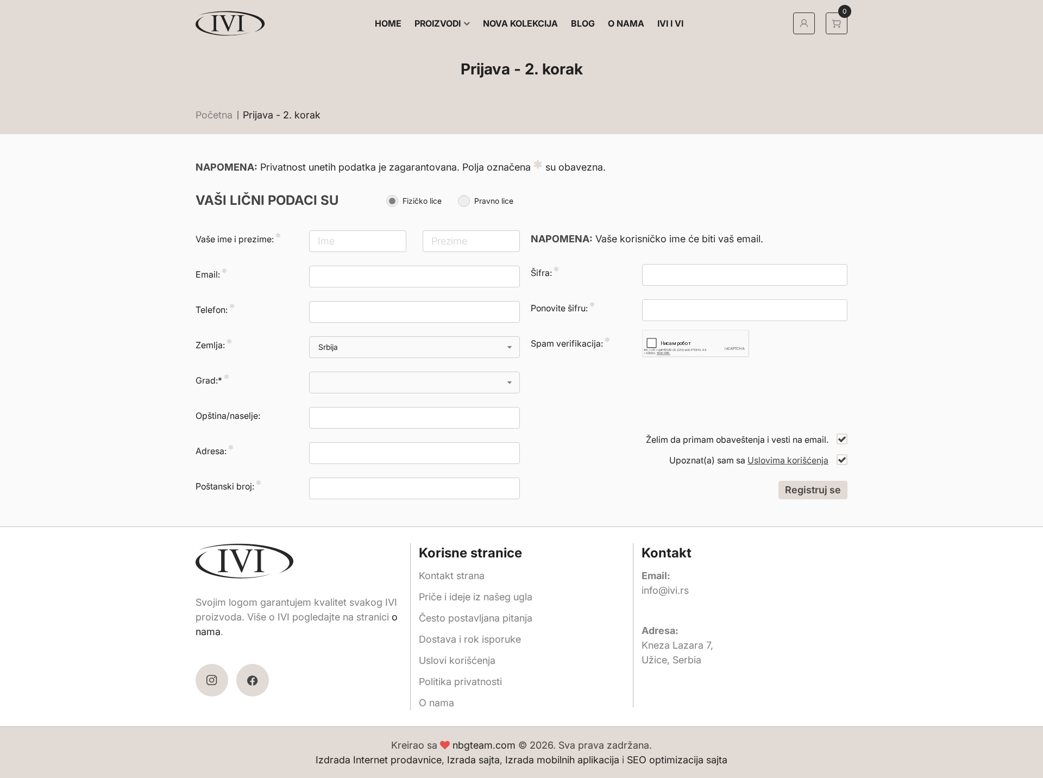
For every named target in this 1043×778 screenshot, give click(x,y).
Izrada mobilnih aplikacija (562, 760)
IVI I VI (670, 23)
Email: (208, 274)
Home (388, 23)
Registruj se (813, 489)
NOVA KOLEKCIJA (520, 23)
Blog (583, 23)
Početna (214, 115)
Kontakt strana (452, 575)
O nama (626, 23)
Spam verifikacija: (567, 343)
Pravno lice (493, 200)
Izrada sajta (473, 760)
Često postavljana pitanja (475, 618)
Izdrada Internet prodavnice (379, 760)
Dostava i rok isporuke (470, 639)
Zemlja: (210, 345)
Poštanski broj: (225, 486)
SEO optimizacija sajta (677, 760)
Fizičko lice (422, 200)
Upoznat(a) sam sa (748, 460)
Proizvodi (437, 23)
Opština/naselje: (228, 415)
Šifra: (541, 272)
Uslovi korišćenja (457, 660)
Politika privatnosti (460, 681)
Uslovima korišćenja (787, 460)
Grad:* (209, 380)
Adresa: (211, 451)
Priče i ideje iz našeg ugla (475, 597)
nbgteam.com (484, 745)
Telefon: (212, 309)
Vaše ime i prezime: (235, 239)
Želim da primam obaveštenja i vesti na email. (737, 439)
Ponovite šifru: (559, 308)
